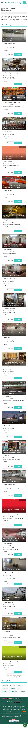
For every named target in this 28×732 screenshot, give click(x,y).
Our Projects (21, 708)
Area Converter (21, 709)
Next (19, 676)
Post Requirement (13, 708)
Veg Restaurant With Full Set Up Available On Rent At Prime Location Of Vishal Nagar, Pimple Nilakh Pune (13, 273)
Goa (18, 688)
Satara (11, 685)
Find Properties (17, 706)
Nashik (4, 688)
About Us (10, 706)
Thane (18, 685)
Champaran (13, 691)
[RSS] (24, 711)
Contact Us (14, 711)
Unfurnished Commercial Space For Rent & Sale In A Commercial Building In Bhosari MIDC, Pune (13, 597)
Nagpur (4, 691)
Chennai (12, 688)
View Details (10, 54)
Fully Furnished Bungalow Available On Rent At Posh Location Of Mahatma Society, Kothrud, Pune (13, 626)
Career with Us (5, 709)
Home (3, 13)
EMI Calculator (6, 711)
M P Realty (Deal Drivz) (13, 3)
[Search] (24, 2)
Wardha (21, 691)
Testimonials (14, 709)
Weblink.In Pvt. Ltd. (17, 716)
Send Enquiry (18, 54)
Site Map (20, 711)
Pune (4, 685)
